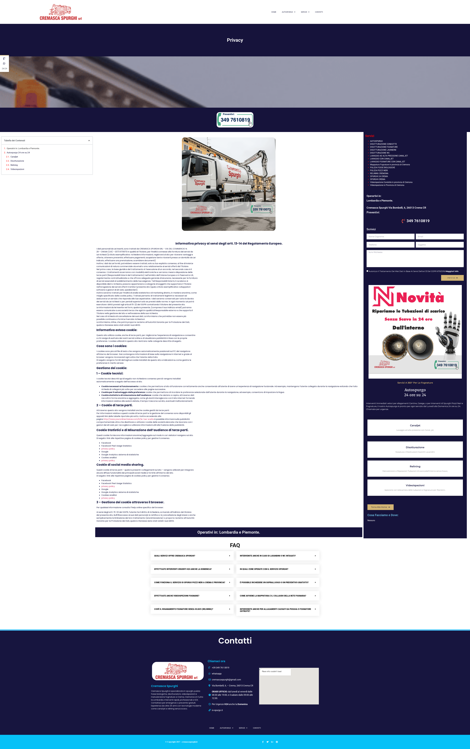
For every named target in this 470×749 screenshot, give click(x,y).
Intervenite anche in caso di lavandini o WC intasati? (268, 556)
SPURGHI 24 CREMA (379, 176)
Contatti (319, 12)
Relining (14, 165)
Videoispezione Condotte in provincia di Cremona (391, 182)
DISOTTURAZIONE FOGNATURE (384, 147)
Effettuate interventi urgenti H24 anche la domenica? (183, 569)
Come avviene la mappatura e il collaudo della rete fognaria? (273, 596)
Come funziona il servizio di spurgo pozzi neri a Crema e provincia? (189, 582)
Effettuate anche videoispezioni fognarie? (176, 596)
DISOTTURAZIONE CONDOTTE (383, 144)
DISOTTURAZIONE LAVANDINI (383, 150)
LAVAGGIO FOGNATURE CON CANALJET (387, 161)
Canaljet (14, 156)
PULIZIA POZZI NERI (379, 170)
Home (273, 12)
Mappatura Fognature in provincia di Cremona (390, 164)
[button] (89, 141)
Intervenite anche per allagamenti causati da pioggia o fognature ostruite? (275, 610)
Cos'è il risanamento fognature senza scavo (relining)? (183, 609)
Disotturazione (17, 161)
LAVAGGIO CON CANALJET (382, 159)
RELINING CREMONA (379, 173)
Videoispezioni (17, 169)
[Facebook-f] (263, 742)
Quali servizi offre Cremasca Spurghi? (174, 556)
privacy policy (108, 448)
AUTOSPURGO (287, 12)
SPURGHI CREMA (377, 179)
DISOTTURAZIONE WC (380, 153)
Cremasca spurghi (164, 686)
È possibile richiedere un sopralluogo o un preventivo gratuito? (274, 582)
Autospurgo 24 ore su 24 (18, 152)
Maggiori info (452, 271)
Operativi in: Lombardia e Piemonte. (23, 148)
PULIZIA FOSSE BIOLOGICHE (382, 167)
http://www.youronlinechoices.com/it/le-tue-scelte (129, 419)
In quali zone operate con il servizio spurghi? (264, 569)
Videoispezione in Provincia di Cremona (387, 185)
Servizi (304, 12)
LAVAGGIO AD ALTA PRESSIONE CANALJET (389, 156)
